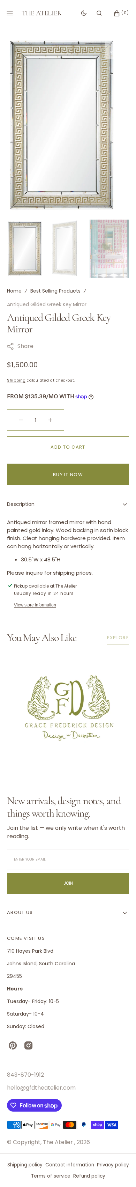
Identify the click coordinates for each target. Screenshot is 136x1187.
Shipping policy (25, 1165)
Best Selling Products (55, 290)
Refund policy (89, 1176)
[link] (68, 706)
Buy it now (68, 474)
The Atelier (58, 1142)
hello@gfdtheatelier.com (41, 1088)
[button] (99, 13)
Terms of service (50, 1176)
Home (14, 290)
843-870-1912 (25, 1075)
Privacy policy (113, 1165)
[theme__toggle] (83, 13)
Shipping (16, 380)
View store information (35, 605)
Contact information (69, 1165)
